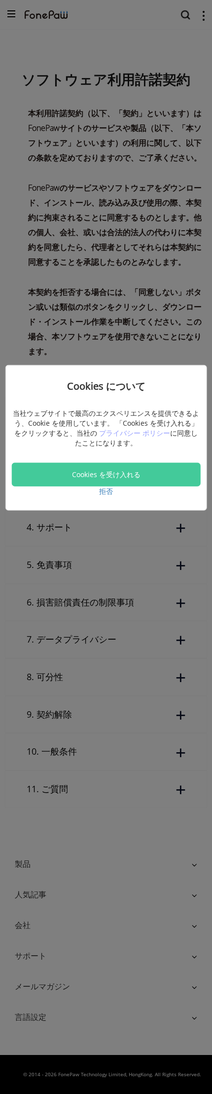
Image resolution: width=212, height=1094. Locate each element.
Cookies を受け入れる (106, 474)
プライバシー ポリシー (134, 432)
